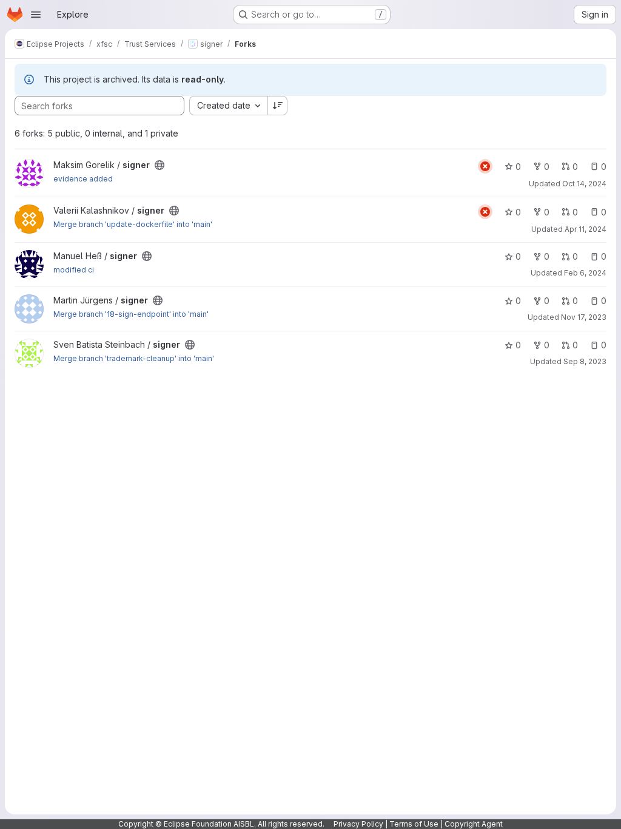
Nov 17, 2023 (583, 317)
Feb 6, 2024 (585, 272)
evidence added (83, 178)
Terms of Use (413, 823)
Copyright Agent (474, 823)
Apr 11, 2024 (585, 229)
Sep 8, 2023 (584, 361)
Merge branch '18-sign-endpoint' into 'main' (131, 314)
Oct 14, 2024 (584, 183)
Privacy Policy (358, 823)
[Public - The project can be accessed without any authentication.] (159, 165)
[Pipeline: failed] (485, 166)
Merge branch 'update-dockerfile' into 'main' (132, 224)
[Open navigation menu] (35, 14)
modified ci (73, 269)
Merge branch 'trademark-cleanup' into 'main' (133, 358)
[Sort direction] (277, 105)
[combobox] (228, 105)
